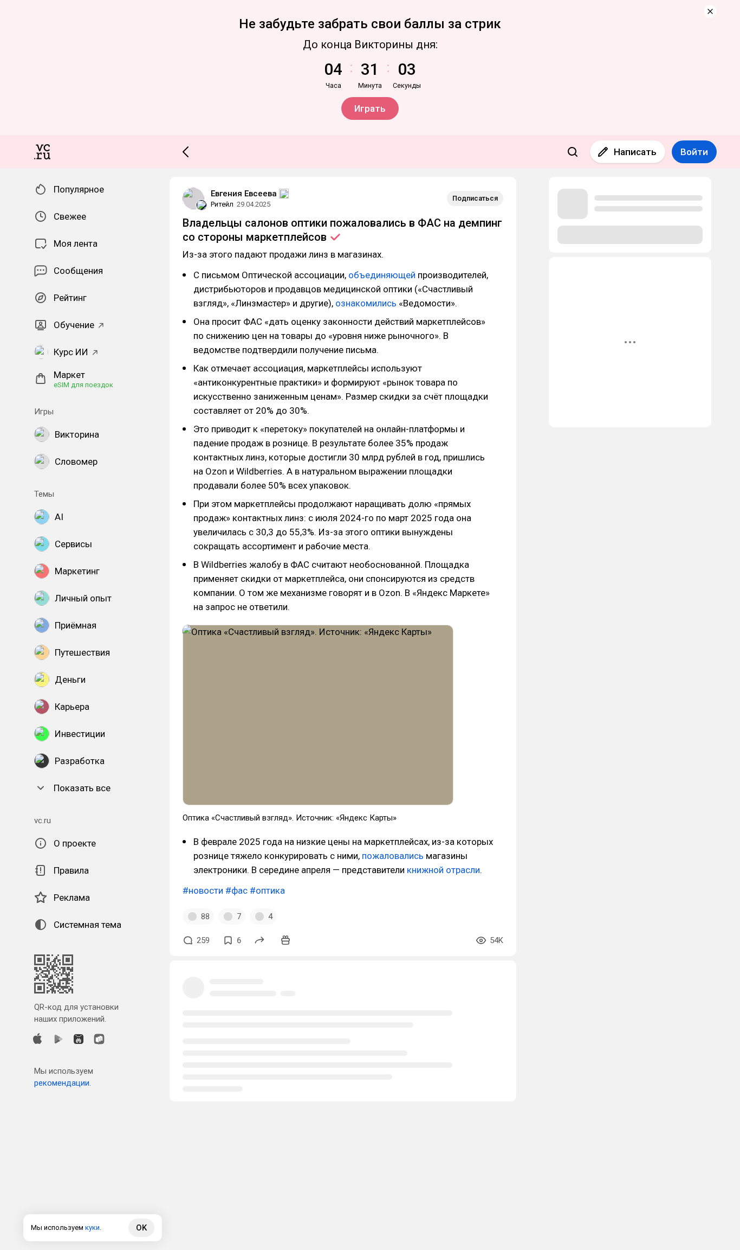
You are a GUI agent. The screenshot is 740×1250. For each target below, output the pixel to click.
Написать (635, 151)
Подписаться (475, 198)
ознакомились (366, 303)
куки (92, 1227)
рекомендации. (62, 1083)
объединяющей (382, 275)
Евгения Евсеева (244, 193)
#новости (203, 890)
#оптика (267, 890)
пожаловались (393, 855)
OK (141, 1228)
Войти (694, 151)
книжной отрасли (443, 869)
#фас (236, 890)
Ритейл (222, 204)
